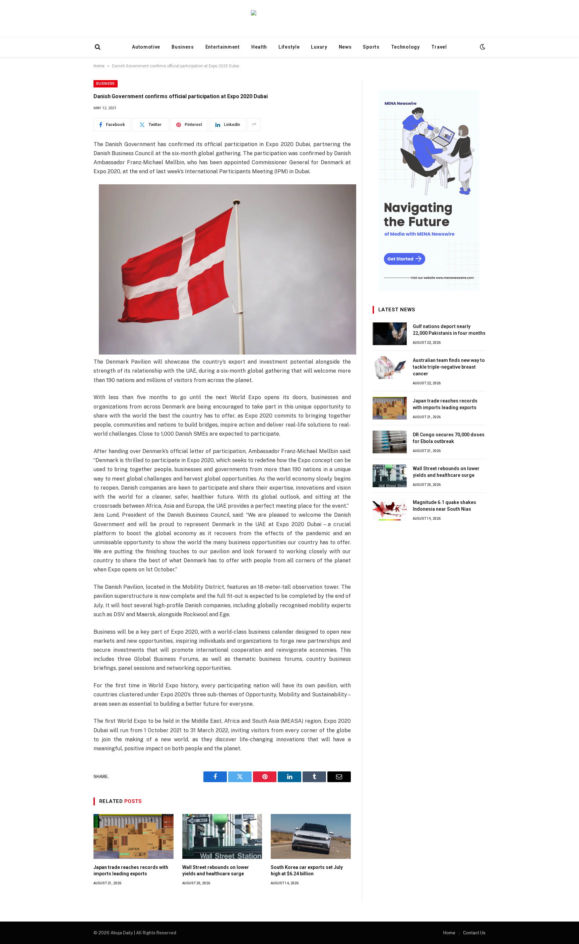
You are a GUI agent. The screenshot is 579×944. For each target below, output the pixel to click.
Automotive (146, 47)
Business (183, 47)
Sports (371, 47)
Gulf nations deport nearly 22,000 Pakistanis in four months (449, 330)
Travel (439, 47)
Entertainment (222, 47)
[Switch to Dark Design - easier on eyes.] (482, 47)
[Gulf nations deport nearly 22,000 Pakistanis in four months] (390, 333)
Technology (405, 47)
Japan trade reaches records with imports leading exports (130, 870)
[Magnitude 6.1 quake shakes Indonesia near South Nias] (390, 509)
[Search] (97, 47)
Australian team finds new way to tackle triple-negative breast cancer (449, 367)
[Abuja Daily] (289, 18)
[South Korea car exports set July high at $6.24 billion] (311, 836)
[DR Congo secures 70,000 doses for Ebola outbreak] (390, 442)
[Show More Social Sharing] (254, 124)
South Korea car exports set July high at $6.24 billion (307, 870)
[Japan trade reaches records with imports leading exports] (133, 836)
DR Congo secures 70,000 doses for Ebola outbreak (449, 438)
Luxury (319, 47)
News (345, 47)
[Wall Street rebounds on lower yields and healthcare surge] (222, 836)
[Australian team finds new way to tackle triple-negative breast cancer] (390, 367)
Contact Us (474, 932)
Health (259, 47)
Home (99, 66)
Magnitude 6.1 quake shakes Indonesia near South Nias (444, 506)
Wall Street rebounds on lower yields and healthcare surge (215, 870)
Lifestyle (289, 47)
